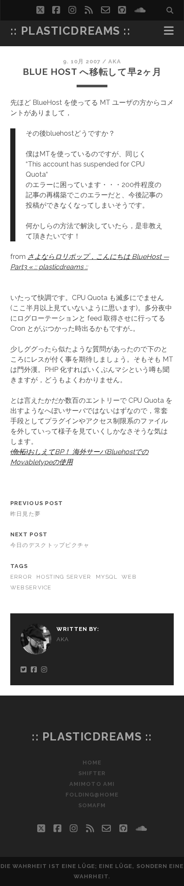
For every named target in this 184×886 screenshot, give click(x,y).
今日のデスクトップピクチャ (50, 545)
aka (114, 61)
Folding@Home (92, 794)
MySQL (106, 577)
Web (129, 577)
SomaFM (92, 805)
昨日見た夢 (25, 514)
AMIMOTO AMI (91, 784)
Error (21, 577)
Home (92, 762)
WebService (31, 587)
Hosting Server (63, 577)
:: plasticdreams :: (70, 30)
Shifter (92, 773)
